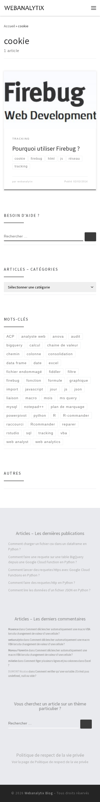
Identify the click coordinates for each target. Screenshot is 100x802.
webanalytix (25, 181)
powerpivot (16, 415)
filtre (72, 372)
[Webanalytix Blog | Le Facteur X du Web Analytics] (24, 7)
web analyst (17, 442)
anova (58, 336)
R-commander (76, 415)
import (12, 389)
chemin (13, 354)
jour (53, 389)
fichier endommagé (24, 372)
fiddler (55, 372)
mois (48, 398)
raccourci (15, 424)
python (40, 415)
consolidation (60, 354)
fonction (33, 380)
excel (53, 363)
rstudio (12, 433)
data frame (16, 363)
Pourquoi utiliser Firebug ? (46, 148)
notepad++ (34, 407)
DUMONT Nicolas (18, 671)
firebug (12, 380)
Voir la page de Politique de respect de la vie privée (50, 762)
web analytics (48, 442)
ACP (10, 336)
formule (55, 380)
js (65, 389)
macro (31, 398)
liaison (12, 398)
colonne (34, 354)
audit (75, 336)
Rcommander (43, 424)
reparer (69, 424)
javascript (34, 389)
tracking (45, 433)
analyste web (33, 336)
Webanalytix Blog (39, 793)
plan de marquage (68, 407)
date (38, 363)
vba (64, 433)
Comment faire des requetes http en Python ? (41, 583)
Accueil (9, 26)
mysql (11, 407)
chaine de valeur (62, 345)
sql (29, 433)
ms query (68, 398)
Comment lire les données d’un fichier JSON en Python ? (49, 590)
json (78, 389)
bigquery (14, 345)
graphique (78, 380)
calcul (34, 345)
